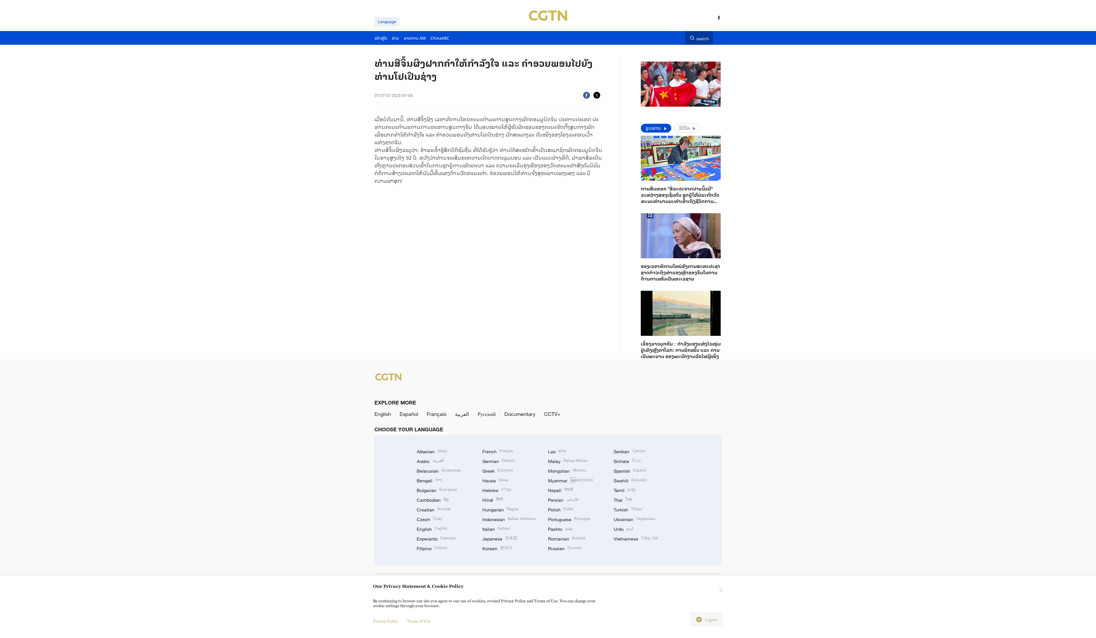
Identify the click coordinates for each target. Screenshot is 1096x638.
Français (436, 414)
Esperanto (436, 539)
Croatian (434, 510)
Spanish (630, 471)
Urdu (623, 529)
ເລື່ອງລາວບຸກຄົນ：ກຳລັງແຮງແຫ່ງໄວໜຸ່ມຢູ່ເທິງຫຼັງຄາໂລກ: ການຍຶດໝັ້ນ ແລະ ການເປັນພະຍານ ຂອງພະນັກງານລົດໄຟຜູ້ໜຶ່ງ (681, 350)
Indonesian (508, 519)
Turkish (628, 510)
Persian (563, 500)
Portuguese (569, 519)
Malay (568, 461)
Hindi (492, 500)
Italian (496, 529)
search (702, 38)
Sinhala (628, 461)
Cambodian (432, 500)
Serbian (629, 451)
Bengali (429, 480)
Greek (497, 471)
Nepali (560, 490)
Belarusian (438, 471)
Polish (560, 510)
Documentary (519, 414)
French (497, 451)
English (382, 414)
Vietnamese (636, 539)
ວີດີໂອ (685, 127)
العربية (462, 414)
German (498, 461)
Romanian (566, 539)
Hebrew (496, 490)
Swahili (630, 480)
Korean (497, 548)
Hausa (495, 480)
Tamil (625, 490)
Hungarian (500, 510)
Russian (565, 548)
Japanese (499, 539)
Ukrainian (634, 519)
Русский (487, 414)
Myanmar (570, 480)
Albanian (432, 451)
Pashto (560, 529)
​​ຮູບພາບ (654, 127)
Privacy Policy (385, 621)
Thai (623, 500)
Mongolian (567, 471)
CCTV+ (552, 414)
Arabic (430, 461)
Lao (557, 451)
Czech (430, 519)
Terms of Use (419, 621)
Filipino (432, 548)
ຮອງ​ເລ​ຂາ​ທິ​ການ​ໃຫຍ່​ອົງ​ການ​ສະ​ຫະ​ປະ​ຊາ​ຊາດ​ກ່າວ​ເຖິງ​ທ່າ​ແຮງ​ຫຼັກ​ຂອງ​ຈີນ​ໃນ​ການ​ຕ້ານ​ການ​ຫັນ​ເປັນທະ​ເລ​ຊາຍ (680, 272)
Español (409, 414)
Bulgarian (437, 490)
